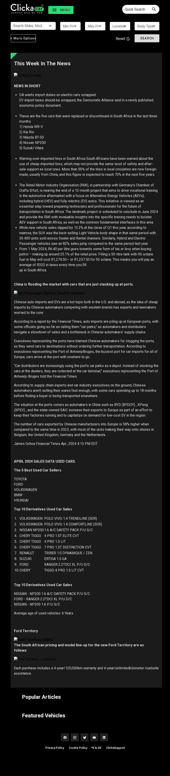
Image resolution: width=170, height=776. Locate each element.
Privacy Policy (54, 747)
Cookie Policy (78, 747)
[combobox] (140, 9)
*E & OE (96, 747)
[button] (60, 10)
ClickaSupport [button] (115, 747)
